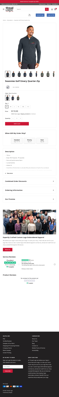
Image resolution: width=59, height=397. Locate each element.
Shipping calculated (25, 114)
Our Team (34, 341)
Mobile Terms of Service (38, 348)
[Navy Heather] (13, 98)
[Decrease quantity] (12, 118)
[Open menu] (3, 9)
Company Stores (7, 348)
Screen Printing (7, 352)
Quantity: (8, 118)
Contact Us (35, 346)
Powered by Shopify (7, 392)
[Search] (47, 9)
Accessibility (35, 350)
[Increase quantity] (20, 118)
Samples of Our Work (8, 343)
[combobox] (30, 9)
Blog (33, 343)
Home (4, 20)
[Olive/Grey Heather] (18, 98)
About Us (49, 4)
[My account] (52, 9)
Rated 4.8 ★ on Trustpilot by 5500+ (29, 1)
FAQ (4, 339)
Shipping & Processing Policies (11, 346)
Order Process (42, 4)
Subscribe (8, 371)
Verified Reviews (7, 341)
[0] (55, 9)
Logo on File (51, 15)
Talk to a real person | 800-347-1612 (9, 4)
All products (10, 20)
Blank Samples (7, 350)
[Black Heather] (7, 98)
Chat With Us (55, 4)
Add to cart (17, 124)
